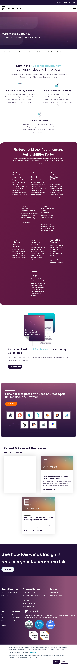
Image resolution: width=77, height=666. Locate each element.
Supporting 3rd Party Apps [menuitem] (29, 603)
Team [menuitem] (2, 617)
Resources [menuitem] (16, 611)
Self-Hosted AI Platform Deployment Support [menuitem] (34, 595)
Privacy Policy (32, 652)
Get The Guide (15, 366)
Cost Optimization (29, 51)
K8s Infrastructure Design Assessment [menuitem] (33, 598)
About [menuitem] (3, 611)
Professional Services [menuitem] (31, 589)
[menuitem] (50, 612)
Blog (59, 2)
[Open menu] (74, 8)
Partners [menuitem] (3, 626)
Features (11, 51)
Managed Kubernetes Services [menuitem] (9, 592)
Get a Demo (8, 569)
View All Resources (11, 452)
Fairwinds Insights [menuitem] (54, 592)
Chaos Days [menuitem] (26, 600)
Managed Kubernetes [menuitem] (9, 589)
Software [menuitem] (53, 589)
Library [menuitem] (13, 620)
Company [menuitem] (3, 615)
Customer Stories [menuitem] (16, 617)
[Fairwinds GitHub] (70, 2)
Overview (3, 51)
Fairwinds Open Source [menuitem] (56, 595)
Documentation (69, 51)
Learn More (11, 404)
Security (59, 51)
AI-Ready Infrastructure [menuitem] (29, 592)
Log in (65, 2)
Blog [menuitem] (13, 615)
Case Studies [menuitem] (4, 595)
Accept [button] (56, 661)
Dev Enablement (41, 51)
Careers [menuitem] (3, 620)
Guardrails (19, 51)
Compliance (51, 51)
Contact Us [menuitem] (4, 623)
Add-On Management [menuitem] (28, 606)
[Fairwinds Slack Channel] (74, 2)
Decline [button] (64, 661)
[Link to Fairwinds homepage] (11, 8)
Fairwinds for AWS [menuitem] (6, 598)
